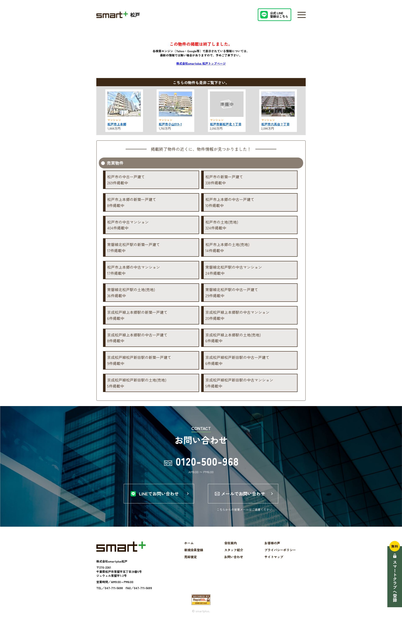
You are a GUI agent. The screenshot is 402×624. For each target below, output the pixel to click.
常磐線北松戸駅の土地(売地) (131, 292)
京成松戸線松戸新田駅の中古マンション (239, 383)
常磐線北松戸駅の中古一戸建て (231, 292)
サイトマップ (273, 557)
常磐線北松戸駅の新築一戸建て (133, 247)
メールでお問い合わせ (243, 493)
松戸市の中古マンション (128, 225)
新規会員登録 (193, 550)
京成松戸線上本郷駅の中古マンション (237, 315)
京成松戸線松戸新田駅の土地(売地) (136, 383)
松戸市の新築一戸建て (224, 179)
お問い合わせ (233, 557)
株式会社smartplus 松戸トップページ (201, 63)
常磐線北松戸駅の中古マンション (233, 270)
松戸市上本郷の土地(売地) (227, 247)
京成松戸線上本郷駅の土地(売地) (233, 338)
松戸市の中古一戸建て (126, 179)
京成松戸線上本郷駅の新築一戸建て (137, 315)
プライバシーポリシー (280, 550)
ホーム (189, 543)
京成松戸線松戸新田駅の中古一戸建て (237, 360)
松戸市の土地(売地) (221, 225)
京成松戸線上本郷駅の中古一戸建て (137, 338)
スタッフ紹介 (233, 550)
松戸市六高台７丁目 (275, 124)
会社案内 (230, 543)
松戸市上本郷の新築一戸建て (131, 202)
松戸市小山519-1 (170, 124)
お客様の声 (272, 543)
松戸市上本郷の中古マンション (133, 270)
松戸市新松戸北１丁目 (225, 124)
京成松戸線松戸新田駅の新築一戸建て (139, 360)
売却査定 (190, 557)
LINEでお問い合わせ (159, 493)
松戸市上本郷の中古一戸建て (229, 202)
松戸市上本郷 (116, 124)
